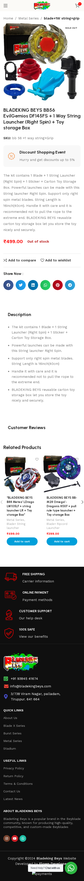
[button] (8, 285)
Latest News (13, 799)
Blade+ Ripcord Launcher (57, 526)
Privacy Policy (13, 768)
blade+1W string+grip (62, 18)
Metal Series (28, 18)
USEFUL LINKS (14, 760)
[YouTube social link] (14, 838)
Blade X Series (14, 725)
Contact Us (11, 791)
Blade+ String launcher (16, 526)
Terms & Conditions (18, 783)
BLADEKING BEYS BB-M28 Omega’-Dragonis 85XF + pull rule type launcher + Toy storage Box (62, 506)
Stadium (9, 748)
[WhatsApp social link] (22, 838)
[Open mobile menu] (5, 5)
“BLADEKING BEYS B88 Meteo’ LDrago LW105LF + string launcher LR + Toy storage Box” (20, 506)
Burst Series (12, 733)
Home (8, 18)
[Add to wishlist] (37, 459)
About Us (10, 718)
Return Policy (13, 776)
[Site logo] (42, 5)
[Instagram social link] (6, 838)
